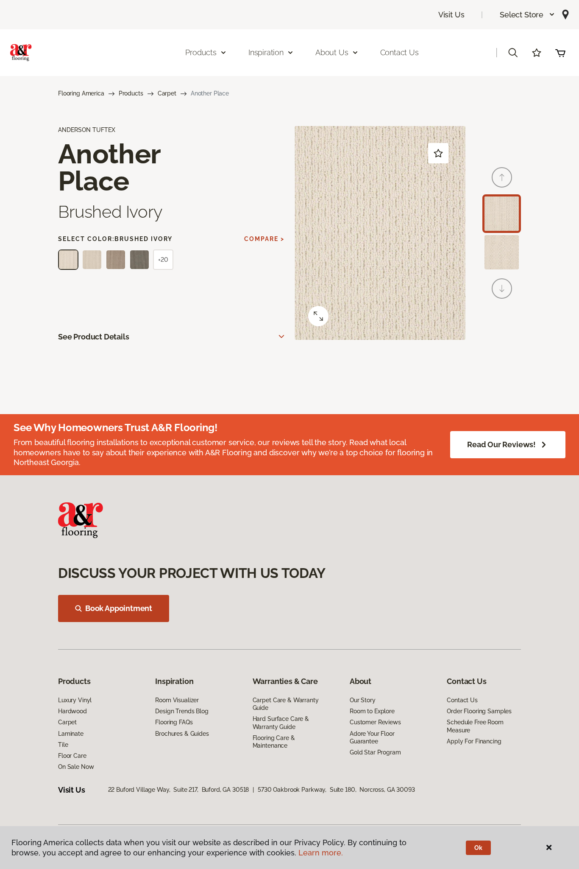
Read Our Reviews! (501, 444)
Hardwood (72, 711)
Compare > (264, 238)
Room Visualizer (177, 700)
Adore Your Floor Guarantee (372, 737)
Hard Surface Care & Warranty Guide (281, 722)
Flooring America (81, 93)
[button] (527, 15)
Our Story (363, 700)
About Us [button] (331, 52)
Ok (478, 847)
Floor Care (72, 755)
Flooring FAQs (173, 722)
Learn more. (320, 852)
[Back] (502, 177)
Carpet (167, 93)
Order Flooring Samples (479, 711)
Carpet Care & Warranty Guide (286, 704)
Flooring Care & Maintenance (274, 741)
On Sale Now (76, 766)
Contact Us (399, 52)
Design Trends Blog (181, 711)
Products (131, 93)
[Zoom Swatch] (318, 316)
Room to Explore (372, 711)
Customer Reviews (375, 722)
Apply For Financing (474, 741)
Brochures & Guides (182, 733)
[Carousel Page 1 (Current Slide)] (501, 213)
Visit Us (451, 14)
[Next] (502, 288)
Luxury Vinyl (75, 700)
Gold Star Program (375, 752)
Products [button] (201, 52)
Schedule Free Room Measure (475, 726)
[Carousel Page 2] (501, 252)
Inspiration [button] (266, 52)
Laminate (71, 733)
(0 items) (560, 53)
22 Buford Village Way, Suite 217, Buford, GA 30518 (178, 789)
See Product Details (93, 336)
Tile (63, 744)
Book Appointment (118, 608)
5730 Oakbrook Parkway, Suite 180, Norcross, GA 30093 (336, 789)
